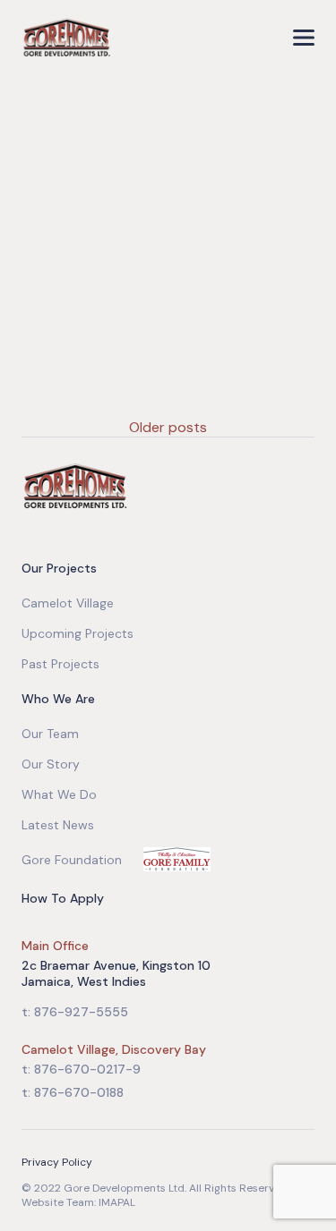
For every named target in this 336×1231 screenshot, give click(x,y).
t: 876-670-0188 (73, 1092)
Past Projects (60, 664)
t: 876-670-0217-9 (81, 1069)
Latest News (58, 825)
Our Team (50, 734)
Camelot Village (68, 603)
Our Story (51, 764)
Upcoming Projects (78, 633)
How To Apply (63, 898)
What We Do (59, 794)
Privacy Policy (57, 1162)
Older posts (168, 427)
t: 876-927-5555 (75, 1012)
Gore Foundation (72, 860)
